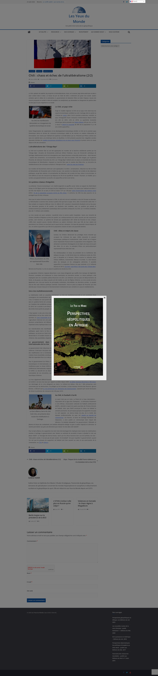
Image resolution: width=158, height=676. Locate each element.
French (134, 1)
